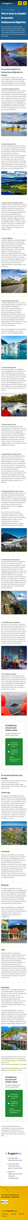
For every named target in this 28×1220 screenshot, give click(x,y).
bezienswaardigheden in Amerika (16, 1064)
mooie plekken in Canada (14, 1070)
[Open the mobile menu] (19, 4)
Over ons (21, 1214)
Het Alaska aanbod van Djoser (14, 751)
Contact (4, 1216)
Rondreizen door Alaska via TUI (14, 744)
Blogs (7, 10)
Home (3, 10)
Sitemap (13, 1214)
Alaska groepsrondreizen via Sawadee (14, 759)
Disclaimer (5, 1214)
